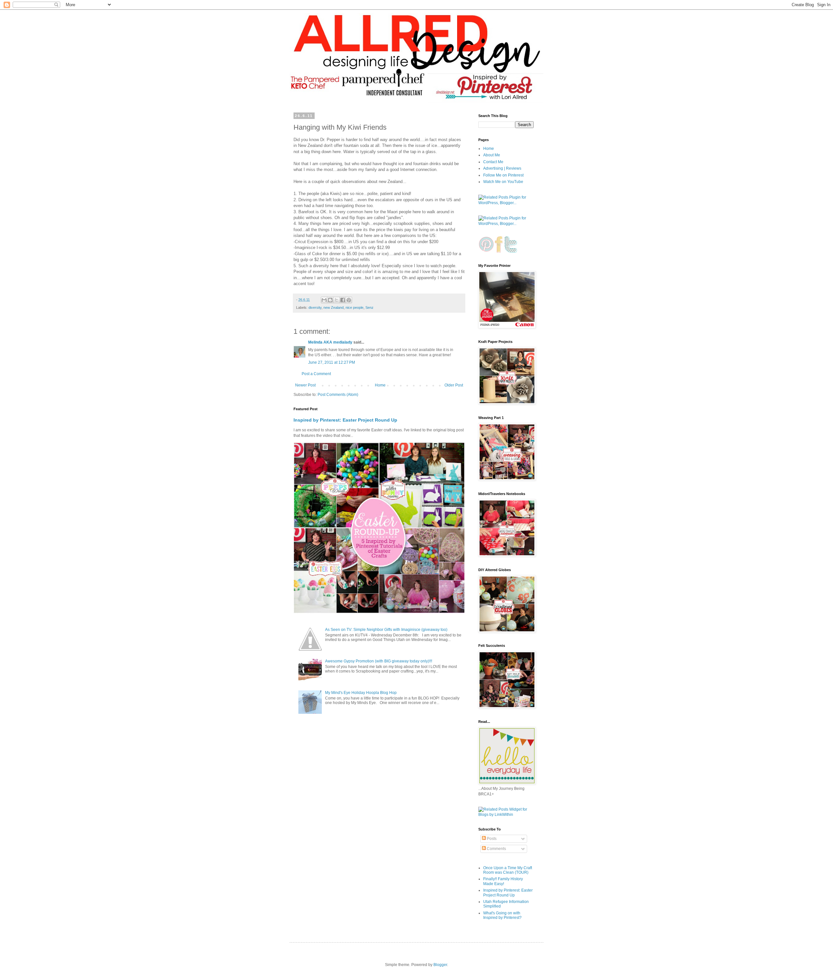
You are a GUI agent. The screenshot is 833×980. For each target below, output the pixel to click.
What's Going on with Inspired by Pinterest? (502, 915)
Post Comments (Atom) (338, 394)
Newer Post (305, 385)
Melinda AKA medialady (330, 342)
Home (380, 385)
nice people (354, 307)
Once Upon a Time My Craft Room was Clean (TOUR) (507, 870)
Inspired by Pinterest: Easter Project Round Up (345, 420)
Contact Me (493, 162)
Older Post (453, 385)
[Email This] (324, 300)
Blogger (440, 964)
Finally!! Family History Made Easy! (503, 881)
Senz (369, 307)
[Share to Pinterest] (349, 300)
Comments (496, 848)
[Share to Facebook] (342, 300)
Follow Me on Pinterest (503, 175)
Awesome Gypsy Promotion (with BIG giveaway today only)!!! (378, 661)
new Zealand (333, 307)
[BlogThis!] (330, 300)
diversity (314, 307)
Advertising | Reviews (502, 168)
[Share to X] (336, 300)
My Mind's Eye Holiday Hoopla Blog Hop (361, 692)
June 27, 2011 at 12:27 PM (331, 362)
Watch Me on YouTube (503, 181)
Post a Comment (316, 374)
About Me (491, 155)
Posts (491, 838)
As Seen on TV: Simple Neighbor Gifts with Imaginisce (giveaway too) (386, 629)
